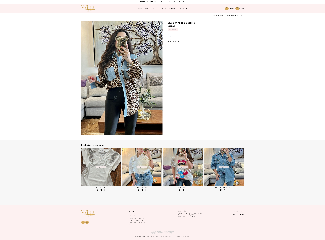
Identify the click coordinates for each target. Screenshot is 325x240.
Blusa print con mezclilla (234, 15)
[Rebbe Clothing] (89, 8)
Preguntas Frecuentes (136, 218)
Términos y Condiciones (137, 222)
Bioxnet (187, 236)
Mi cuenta (132, 216)
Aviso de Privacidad (169, 236)
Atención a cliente (135, 214)
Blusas (222, 15)
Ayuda (131, 211)
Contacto (132, 224)
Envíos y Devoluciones (136, 220)
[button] (159, 24)
